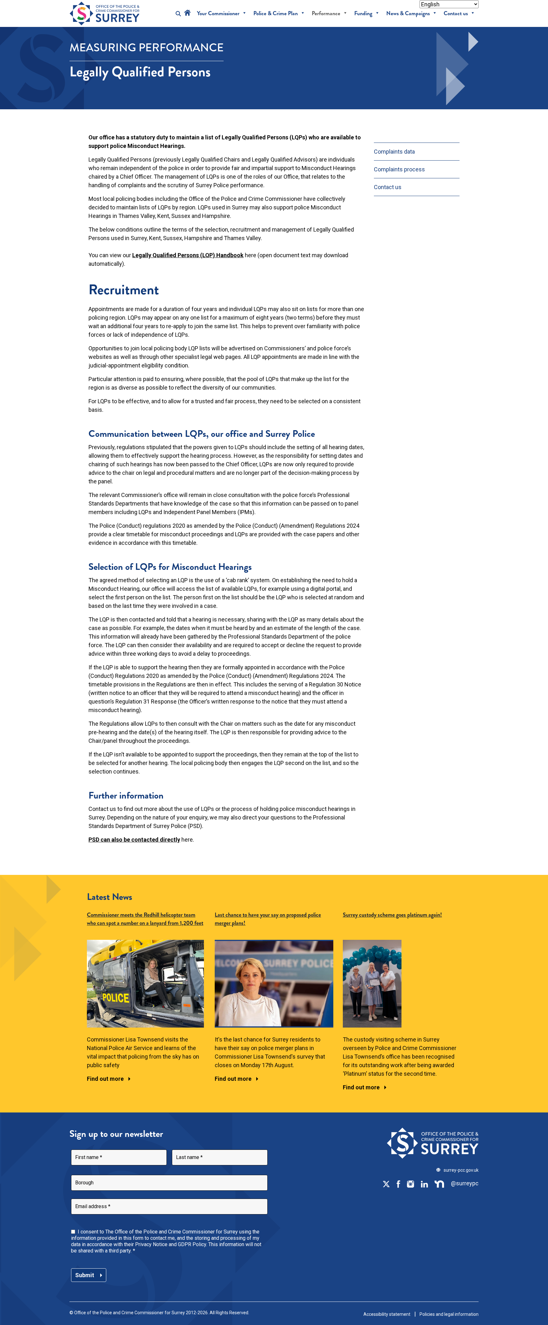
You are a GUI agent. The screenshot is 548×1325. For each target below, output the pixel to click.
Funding (363, 13)
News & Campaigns (408, 13)
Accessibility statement (386, 1314)
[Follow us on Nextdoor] (439, 1183)
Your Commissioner (218, 13)
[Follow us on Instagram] (410, 1183)
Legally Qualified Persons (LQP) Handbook (188, 255)
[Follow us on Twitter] (386, 1183)
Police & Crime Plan (275, 13)
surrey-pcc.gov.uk (461, 1170)
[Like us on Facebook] (398, 1183)
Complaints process (399, 169)
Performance (326, 13)
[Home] (187, 13)
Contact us (456, 13)
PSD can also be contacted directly (134, 839)
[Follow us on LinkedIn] (424, 1183)
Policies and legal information (449, 1314)
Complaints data (394, 151)
